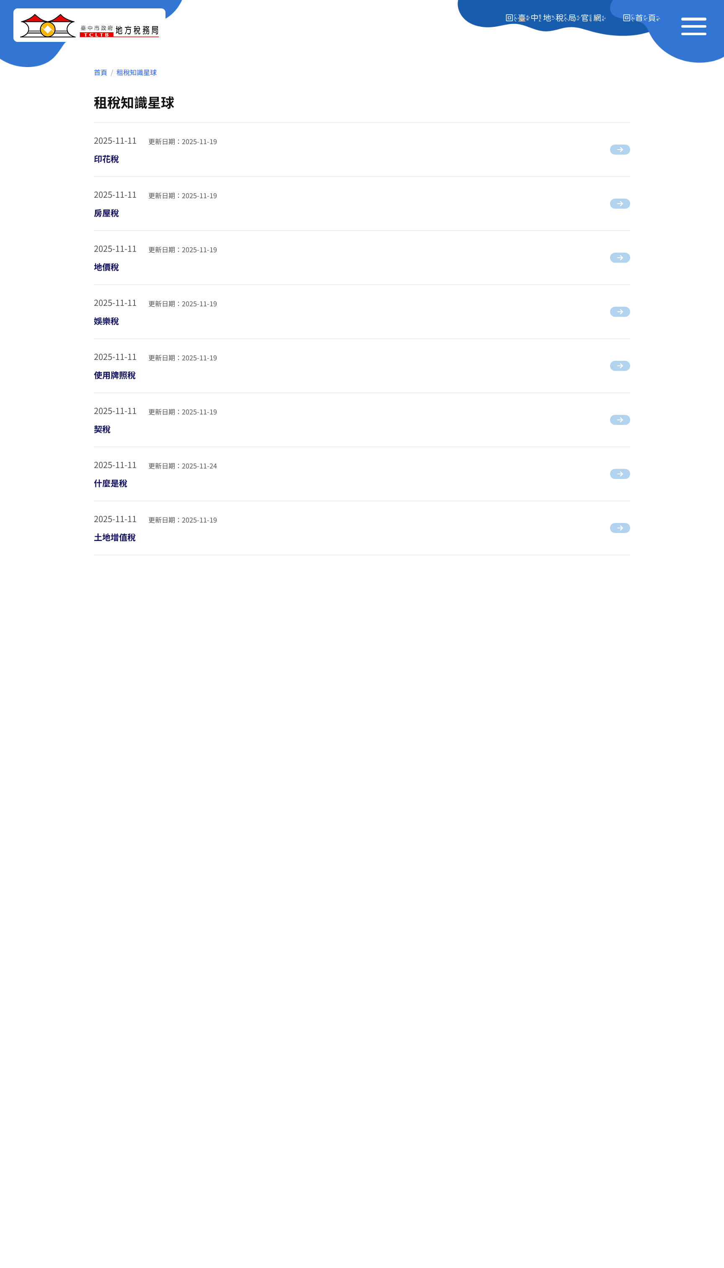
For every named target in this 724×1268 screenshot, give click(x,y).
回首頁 (641, 17)
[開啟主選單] (694, 25)
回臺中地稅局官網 (555, 17)
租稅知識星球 (136, 72)
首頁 (100, 72)
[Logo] (89, 25)
